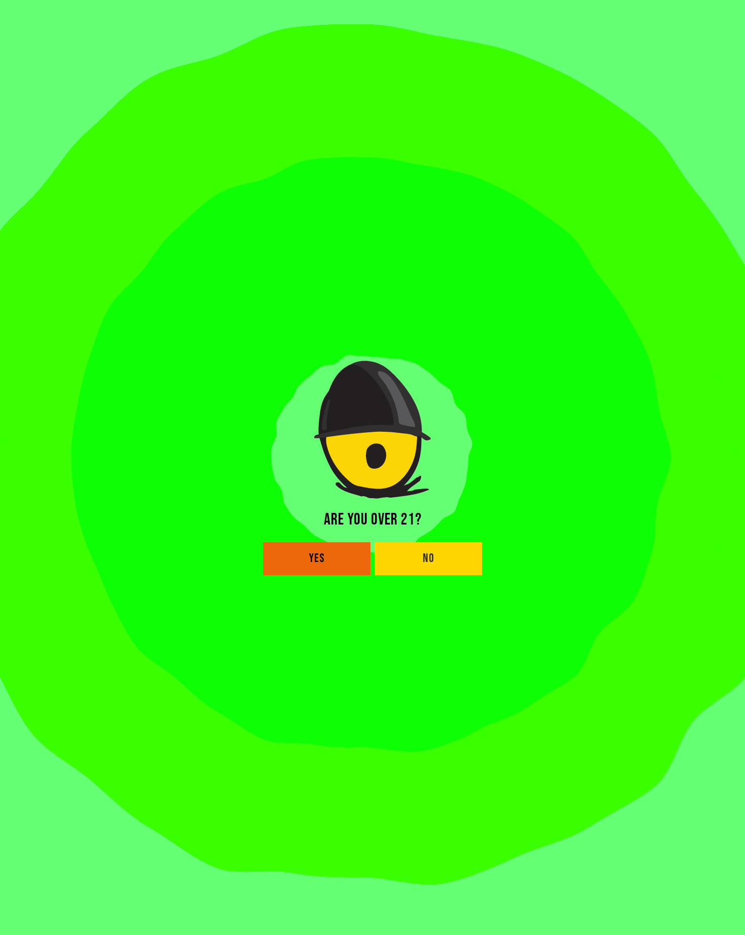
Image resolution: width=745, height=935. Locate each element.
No (428, 558)
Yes (317, 558)
